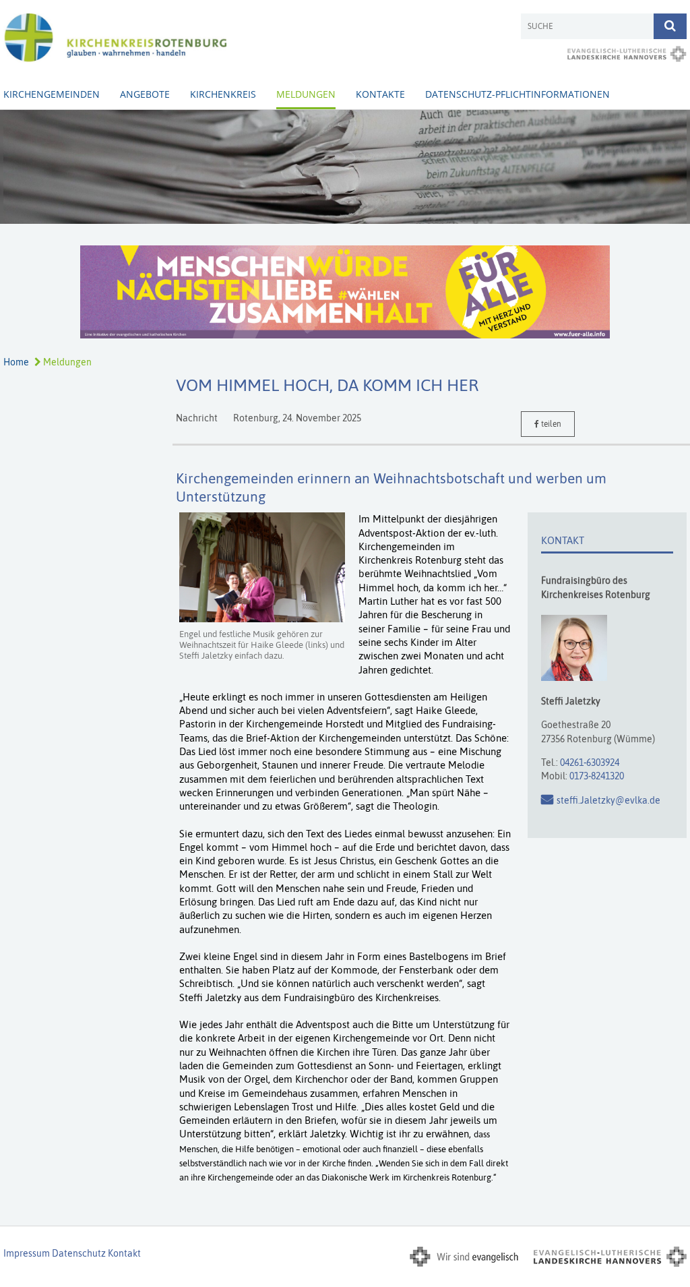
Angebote (145, 94)
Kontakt (124, 1253)
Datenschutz (79, 1253)
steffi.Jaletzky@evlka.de (608, 800)
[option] (345, 167)
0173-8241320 (596, 776)
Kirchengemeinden (51, 94)
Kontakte (380, 94)
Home (16, 362)
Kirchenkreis (223, 94)
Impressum (26, 1253)
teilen (550, 424)
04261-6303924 (589, 762)
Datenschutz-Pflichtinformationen (517, 94)
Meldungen (306, 94)
